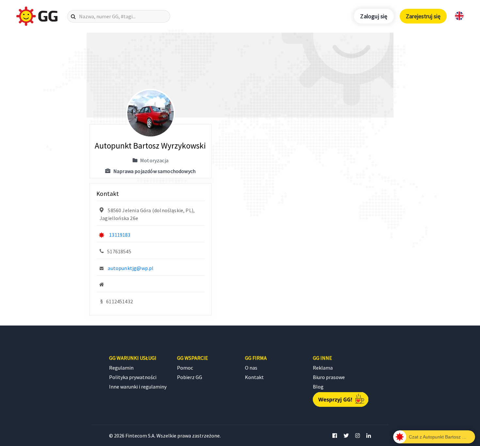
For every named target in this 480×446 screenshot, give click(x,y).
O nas (251, 367)
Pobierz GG (189, 377)
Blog (318, 386)
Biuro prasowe (329, 377)
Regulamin (121, 367)
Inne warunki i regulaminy (138, 386)
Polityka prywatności (132, 377)
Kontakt (254, 377)
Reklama (323, 367)
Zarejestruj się (423, 16)
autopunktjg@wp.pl (130, 268)
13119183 (119, 234)
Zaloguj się (373, 16)
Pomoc (185, 367)
